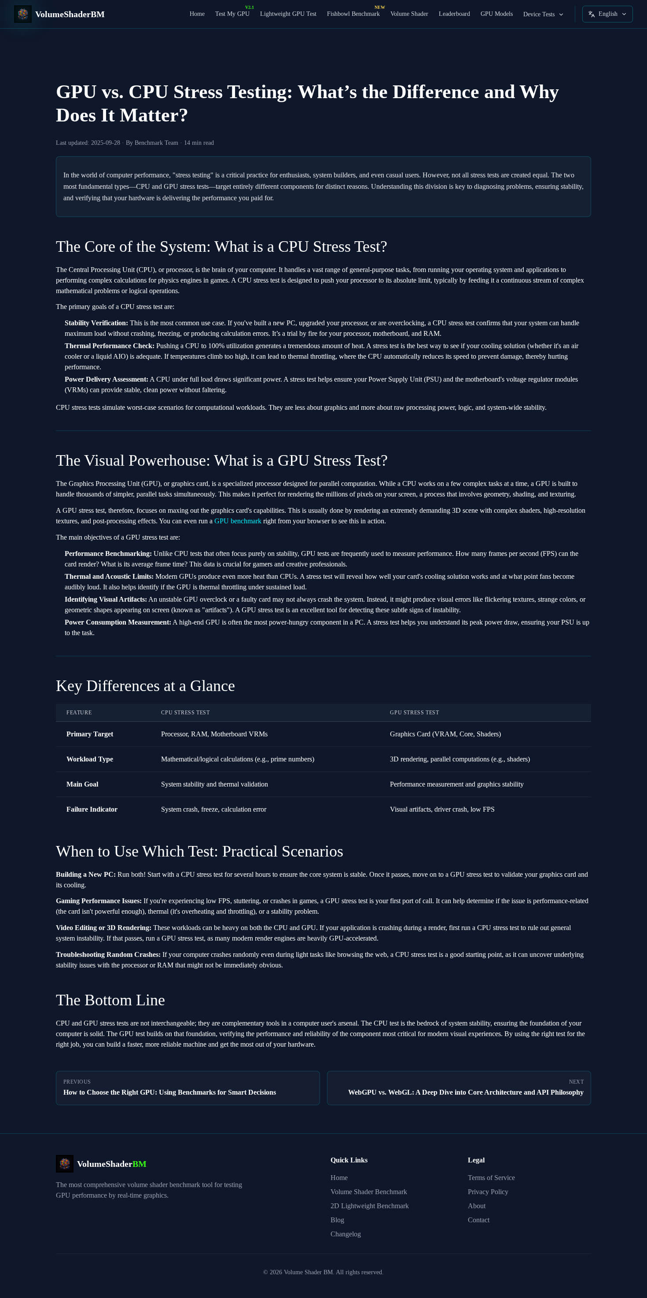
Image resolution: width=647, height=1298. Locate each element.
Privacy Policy (488, 1191)
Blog (337, 1220)
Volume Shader (409, 14)
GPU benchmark (237, 521)
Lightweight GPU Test (288, 14)
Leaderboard (454, 14)
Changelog (346, 1234)
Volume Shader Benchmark (369, 1191)
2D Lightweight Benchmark (370, 1206)
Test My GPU (232, 13)
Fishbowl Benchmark (353, 13)
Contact (478, 1220)
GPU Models (497, 14)
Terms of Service (491, 1177)
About (476, 1206)
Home (197, 14)
